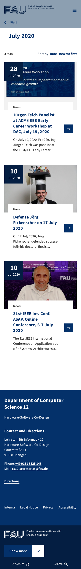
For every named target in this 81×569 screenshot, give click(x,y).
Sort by (43, 54)
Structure (18, 564)
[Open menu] (74, 10)
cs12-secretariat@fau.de (30, 468)
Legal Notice (29, 507)
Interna (9, 507)
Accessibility (67, 507)
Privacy (48, 507)
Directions (11, 481)
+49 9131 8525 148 (28, 463)
